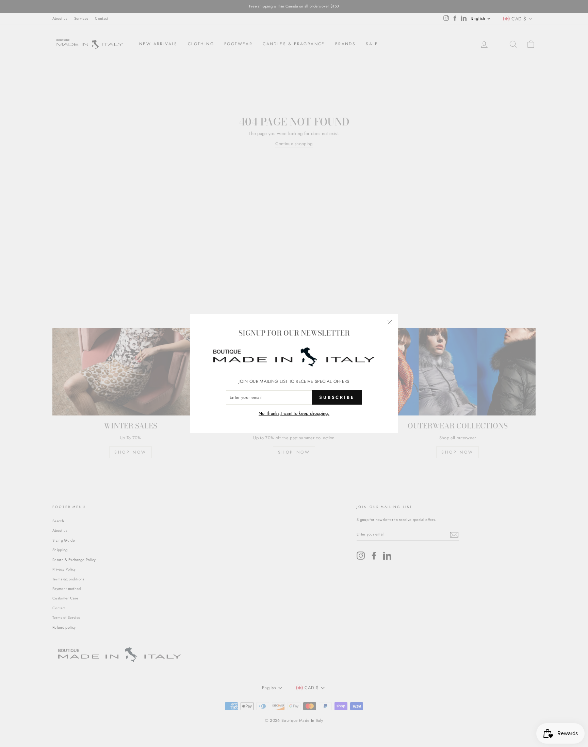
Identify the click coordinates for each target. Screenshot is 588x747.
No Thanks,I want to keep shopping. (294, 413)
